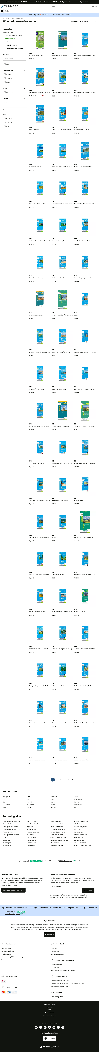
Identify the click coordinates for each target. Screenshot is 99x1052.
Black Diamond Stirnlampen (59, 840)
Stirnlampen (7, 843)
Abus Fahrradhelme (80, 843)
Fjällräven (53, 796)
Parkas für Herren (8, 832)
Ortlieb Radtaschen (80, 834)
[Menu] (1, 11)
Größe (5, 98)
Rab (4, 802)
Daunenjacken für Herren (11, 829)
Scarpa (52, 802)
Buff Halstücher (79, 840)
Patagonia (6, 796)
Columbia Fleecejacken (58, 837)
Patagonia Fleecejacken (58, 829)
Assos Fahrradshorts (81, 821)
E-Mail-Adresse (56, 886)
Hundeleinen (78, 832)
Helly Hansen (31, 804)
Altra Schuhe (78, 837)
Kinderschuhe (31, 840)
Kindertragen (31, 845)
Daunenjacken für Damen (11, 821)
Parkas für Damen (9, 824)
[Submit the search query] (97, 11)
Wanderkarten (10, 38)
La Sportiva (6, 804)
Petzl (75, 807)
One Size (6, 103)
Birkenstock (78, 804)
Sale (4, 114)
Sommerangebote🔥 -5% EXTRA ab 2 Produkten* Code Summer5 (49, 14)
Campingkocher (32, 821)
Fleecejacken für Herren (11, 834)
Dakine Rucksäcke (56, 845)
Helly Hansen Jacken (57, 834)
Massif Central (12, 45)
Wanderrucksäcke (33, 824)
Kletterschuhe (31, 837)
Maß (5, 110)
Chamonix (10, 42)
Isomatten (6, 840)
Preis (5, 88)
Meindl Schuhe (55, 843)
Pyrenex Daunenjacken (58, 832)
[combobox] (15, 59)
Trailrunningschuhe (33, 832)
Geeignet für (8, 70)
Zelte (4, 837)
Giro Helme (78, 824)
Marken (6, 54)
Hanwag (77, 802)
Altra (28, 796)
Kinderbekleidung (56, 821)
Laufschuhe (31, 834)
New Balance (78, 799)
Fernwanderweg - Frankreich (16, 48)
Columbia (53, 799)
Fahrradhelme (31, 843)
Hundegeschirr (79, 829)
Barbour (29, 807)
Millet (28, 799)
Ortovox (5, 799)
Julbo (76, 796)
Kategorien (7, 29)
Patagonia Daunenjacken (82, 845)
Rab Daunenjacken (80, 826)
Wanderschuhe (32, 829)
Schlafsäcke (7, 845)
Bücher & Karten (10, 18)
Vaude (52, 804)
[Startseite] (4, 18)
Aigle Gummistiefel (56, 826)
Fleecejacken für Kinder (58, 824)
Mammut (53, 807)
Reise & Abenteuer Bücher (13, 35)
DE (52, 6)
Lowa (4, 807)
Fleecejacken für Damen (11, 826)
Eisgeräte (30, 826)
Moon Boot (30, 802)
